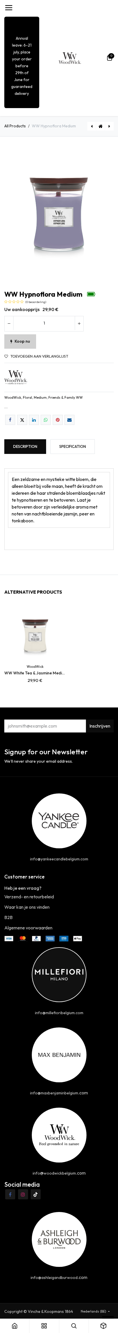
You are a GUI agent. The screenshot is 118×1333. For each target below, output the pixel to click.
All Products (15, 125)
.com (59, 1093)
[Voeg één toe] (79, 323)
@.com (59, 1173)
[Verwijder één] (9, 323)
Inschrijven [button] (99, 726)
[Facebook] (10, 420)
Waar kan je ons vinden (27, 907)
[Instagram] (23, 1194)
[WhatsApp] (46, 420)
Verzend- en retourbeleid (29, 896)
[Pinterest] (58, 420)
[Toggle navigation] (8, 7)
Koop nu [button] (22, 341)
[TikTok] (36, 1194)
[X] (22, 420)
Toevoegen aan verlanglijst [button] (39, 356)
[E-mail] (69, 420)
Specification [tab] (72, 446)
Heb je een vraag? (23, 888)
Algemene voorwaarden (28, 928)
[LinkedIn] (34, 420)
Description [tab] (25, 446)
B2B (8, 917)
